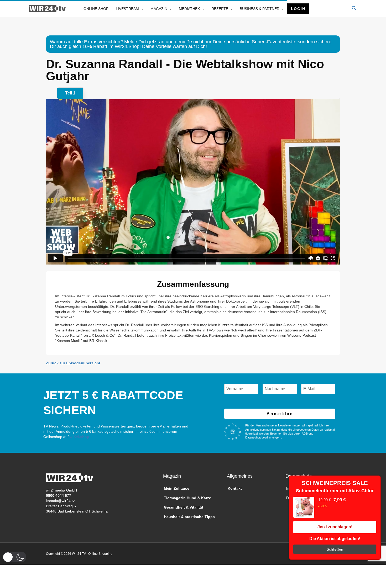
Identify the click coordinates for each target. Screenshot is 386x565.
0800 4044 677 (58, 495)
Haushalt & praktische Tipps (189, 517)
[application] (141, 8)
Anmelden (280, 413)
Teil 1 (70, 93)
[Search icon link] (354, 8)
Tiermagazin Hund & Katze (187, 498)
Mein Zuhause (176, 488)
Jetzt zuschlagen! (334, 527)
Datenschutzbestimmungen (263, 437)
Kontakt (235, 488)
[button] (14, 557)
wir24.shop (79, 437)
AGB (305, 433)
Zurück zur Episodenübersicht (73, 363)
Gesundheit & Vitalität (183, 507)
